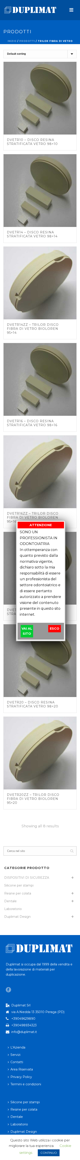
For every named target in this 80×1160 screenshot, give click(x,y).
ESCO (54, 629)
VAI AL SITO (27, 631)
